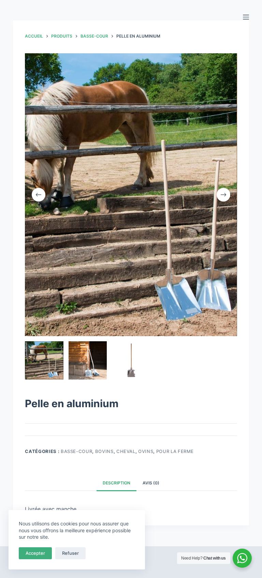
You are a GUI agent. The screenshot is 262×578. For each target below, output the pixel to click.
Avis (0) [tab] (151, 482)
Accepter (35, 553)
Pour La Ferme (175, 451)
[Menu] (246, 17)
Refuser (70, 553)
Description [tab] (116, 482)
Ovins (145, 451)
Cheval (125, 451)
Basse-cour (76, 451)
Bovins (104, 451)
